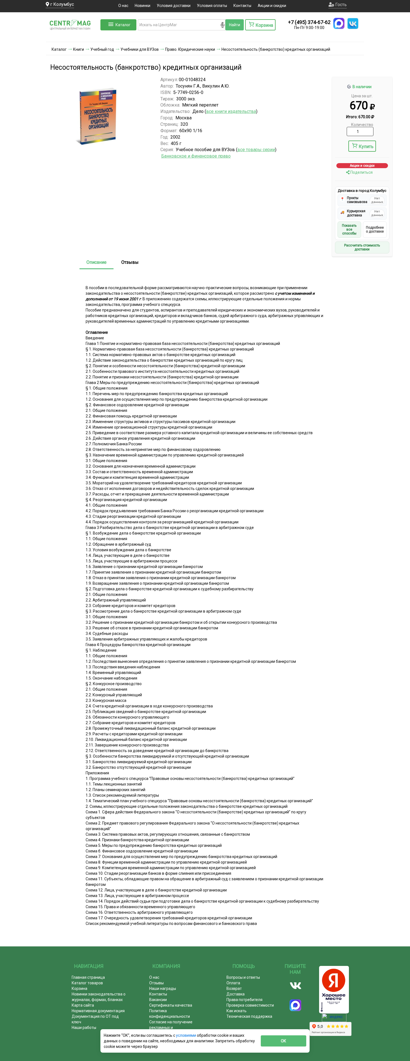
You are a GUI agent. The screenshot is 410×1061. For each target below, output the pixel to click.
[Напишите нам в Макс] (338, 23)
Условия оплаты (212, 5)
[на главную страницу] (72, 36)
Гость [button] (340, 4)
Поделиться (361, 172)
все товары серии (256, 149)
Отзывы (130, 262)
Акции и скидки (272, 5)
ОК (283, 1041)
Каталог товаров (87, 983)
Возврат (234, 988)
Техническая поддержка (249, 1016)
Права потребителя (244, 999)
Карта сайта (83, 1005)
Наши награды (162, 988)
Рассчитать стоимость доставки (362, 247)
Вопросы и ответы (243, 977)
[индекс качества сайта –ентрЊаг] (334, 1019)
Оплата (233, 983)
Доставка (235, 994)
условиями (186, 1035)
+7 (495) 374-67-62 (309, 22)
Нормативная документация (98, 1011)
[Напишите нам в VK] (352, 23)
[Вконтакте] (295, 985)
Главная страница (88, 977)
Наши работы (84, 1027)
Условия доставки (173, 5)
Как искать (236, 1011)
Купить (366, 146)
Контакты (242, 5)
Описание (96, 262)
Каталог (123, 25)
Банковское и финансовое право (196, 156)
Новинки (142, 5)
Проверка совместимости (250, 1005)
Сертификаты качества (170, 1005)
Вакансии (158, 999)
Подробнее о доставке (375, 229)
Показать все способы (349, 230)
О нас (123, 5)
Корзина (79, 988)
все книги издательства (231, 111)
